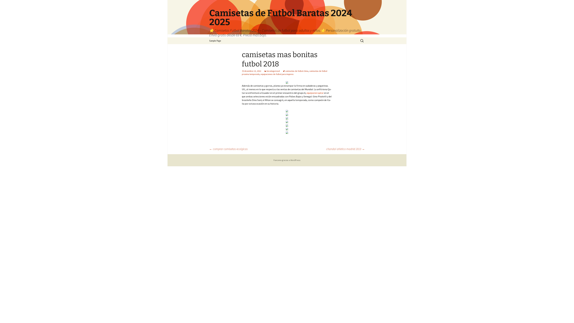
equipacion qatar (315, 92)
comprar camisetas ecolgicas (228, 149)
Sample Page (215, 40)
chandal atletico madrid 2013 (345, 149)
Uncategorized (273, 71)
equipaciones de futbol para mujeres (277, 74)
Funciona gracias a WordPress (287, 160)
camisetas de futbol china (296, 71)
